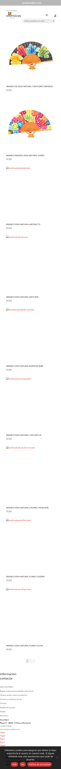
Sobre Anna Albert (6, 687)
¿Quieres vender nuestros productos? (13, 695)
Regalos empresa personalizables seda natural (16, 691)
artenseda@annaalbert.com (10, 729)
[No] (57, 757)
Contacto (3, 703)
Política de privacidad (39, 764)
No (22, 764)
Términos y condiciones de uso (11, 699)
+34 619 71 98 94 (5, 726)
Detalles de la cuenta (7, 707)
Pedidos (3, 711)
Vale (14, 764)
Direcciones (4, 715)
